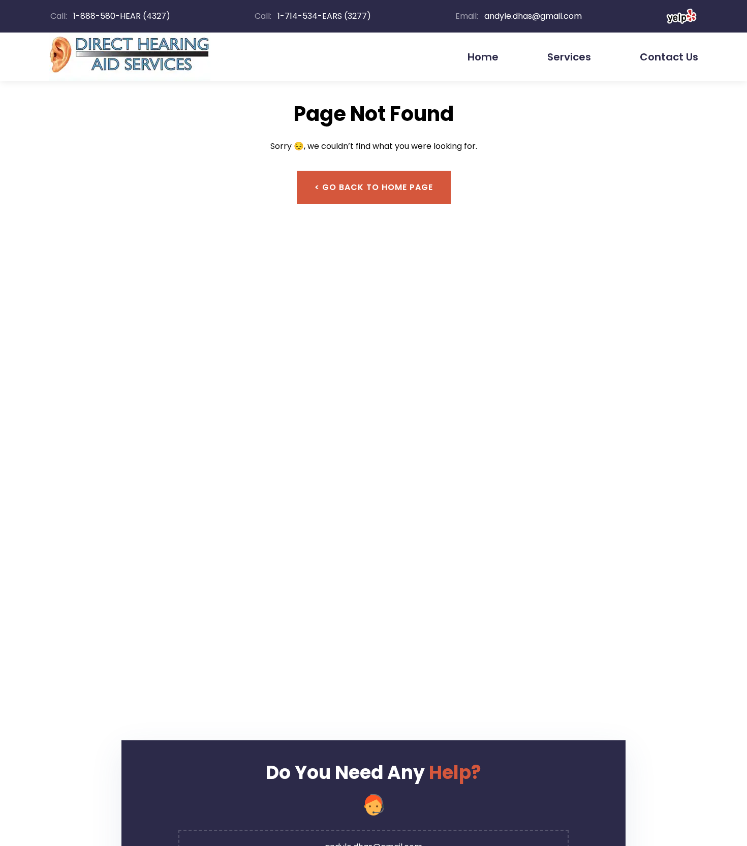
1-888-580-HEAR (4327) (121, 16)
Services (569, 57)
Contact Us (669, 57)
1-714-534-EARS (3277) (324, 16)
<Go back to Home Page (374, 187)
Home (483, 57)
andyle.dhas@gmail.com (533, 16)
